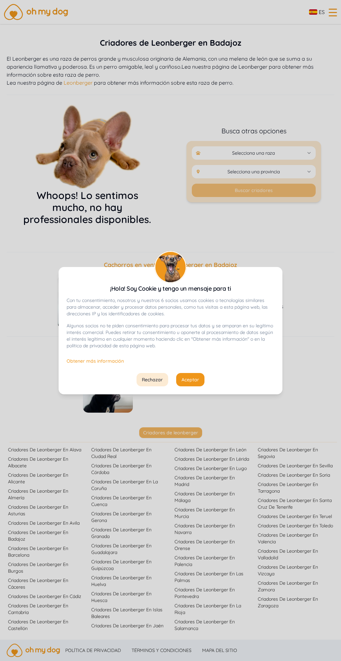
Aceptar (190, 380)
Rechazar (152, 380)
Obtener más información (95, 361)
